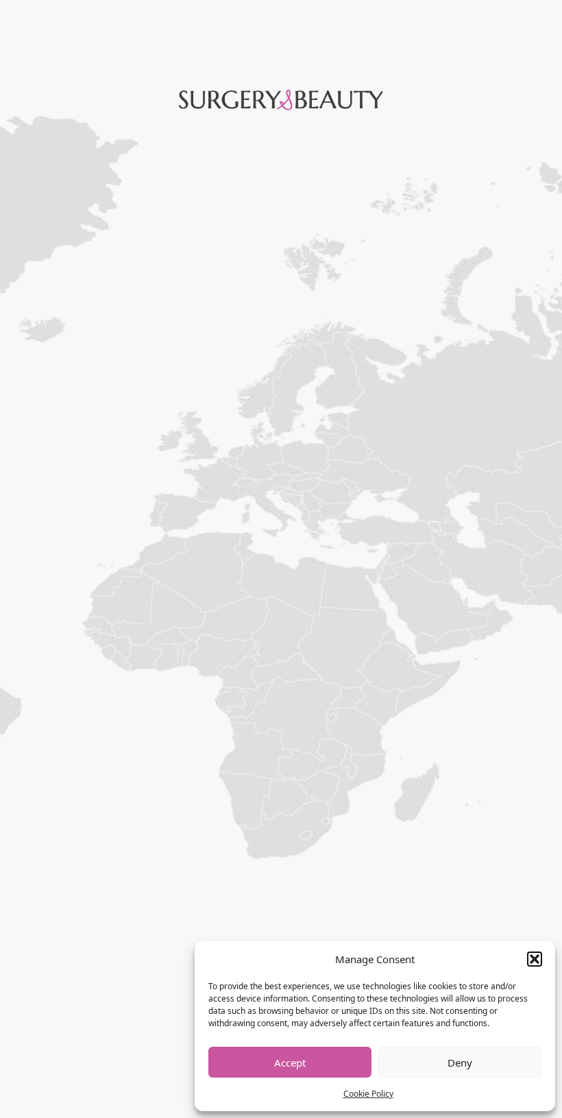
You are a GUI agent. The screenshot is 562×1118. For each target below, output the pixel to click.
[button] (534, 959)
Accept (290, 1062)
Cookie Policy (368, 1094)
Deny (460, 1062)
